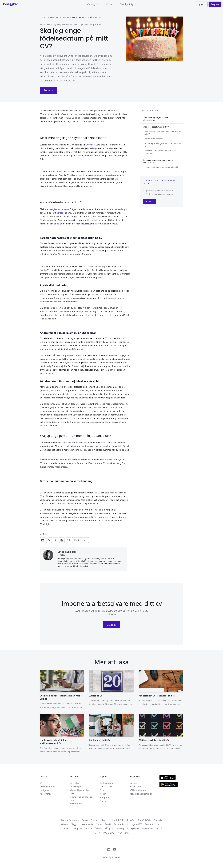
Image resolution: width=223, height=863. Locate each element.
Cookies (103, 801)
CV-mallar (74, 783)
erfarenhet (114, 175)
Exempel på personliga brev (81, 798)
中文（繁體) (123, 832)
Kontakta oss (106, 786)
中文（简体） (109, 832)
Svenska (65, 828)
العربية (97, 832)
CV (41, 17)
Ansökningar (46, 793)
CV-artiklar (52, 17)
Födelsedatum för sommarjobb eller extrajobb (160, 151)
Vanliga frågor (128, 4)
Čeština (98, 828)
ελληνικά (109, 828)
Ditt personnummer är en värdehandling (162, 167)
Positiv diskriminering (154, 138)
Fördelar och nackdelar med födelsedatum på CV (163, 132)
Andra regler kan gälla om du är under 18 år (163, 144)
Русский (135, 828)
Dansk (85, 820)
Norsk (99, 824)
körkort (121, 338)
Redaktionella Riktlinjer (141, 793)
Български (122, 828)
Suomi (159, 824)
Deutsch (95, 820)
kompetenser (67, 355)
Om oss (133, 783)
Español (131, 820)
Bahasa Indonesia (70, 820)
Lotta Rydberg (55, 24)
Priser (109, 4)
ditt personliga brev (62, 212)
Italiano (64, 824)
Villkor (103, 793)
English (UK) (118, 820)
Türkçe (88, 828)
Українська (147, 828)
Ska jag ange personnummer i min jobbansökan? (158, 161)
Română (149, 824)
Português (119, 824)
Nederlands (87, 824)
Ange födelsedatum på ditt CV (156, 127)
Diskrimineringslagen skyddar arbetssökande (156, 118)
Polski (108, 824)
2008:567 (90, 144)
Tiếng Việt (77, 828)
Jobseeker (115, 857)
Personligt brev (47, 786)
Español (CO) (144, 820)
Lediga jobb (45, 790)
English (105, 820)
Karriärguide (76, 803)
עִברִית (159, 828)
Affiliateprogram (138, 790)
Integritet (104, 797)
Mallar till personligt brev (79, 792)
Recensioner (136, 786)
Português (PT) (134, 824)
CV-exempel (75, 786)
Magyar (74, 824)
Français (158, 820)
